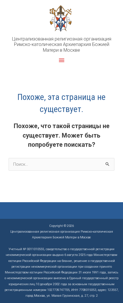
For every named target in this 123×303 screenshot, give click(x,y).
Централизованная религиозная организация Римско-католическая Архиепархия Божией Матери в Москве (61, 44)
